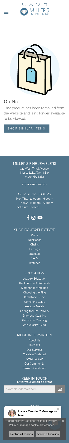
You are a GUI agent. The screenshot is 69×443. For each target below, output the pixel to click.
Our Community (34, 363)
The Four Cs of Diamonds (34, 283)
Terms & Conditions (34, 368)
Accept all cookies (48, 433)
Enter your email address (34, 381)
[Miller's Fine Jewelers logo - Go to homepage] (34, 12)
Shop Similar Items (26, 128)
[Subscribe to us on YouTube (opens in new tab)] (40, 217)
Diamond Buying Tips (34, 287)
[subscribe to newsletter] (60, 389)
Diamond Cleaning (34, 315)
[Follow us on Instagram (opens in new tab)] (33, 217)
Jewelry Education (34, 278)
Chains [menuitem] (34, 244)
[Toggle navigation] (6, 12)
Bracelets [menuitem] (34, 253)
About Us (34, 340)
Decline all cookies (21, 433)
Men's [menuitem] (34, 258)
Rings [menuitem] (34, 235)
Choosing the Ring (34, 292)
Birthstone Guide (34, 297)
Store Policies (34, 359)
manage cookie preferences (37, 424)
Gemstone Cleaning (34, 320)
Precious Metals (34, 306)
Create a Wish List (34, 354)
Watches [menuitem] (34, 263)
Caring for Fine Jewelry (34, 311)
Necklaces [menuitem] (34, 239)
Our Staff (34, 345)
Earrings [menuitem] (34, 249)
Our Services (35, 349)
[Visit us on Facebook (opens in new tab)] (28, 217)
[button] (24, 5)
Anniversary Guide (34, 324)
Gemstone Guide (34, 301)
